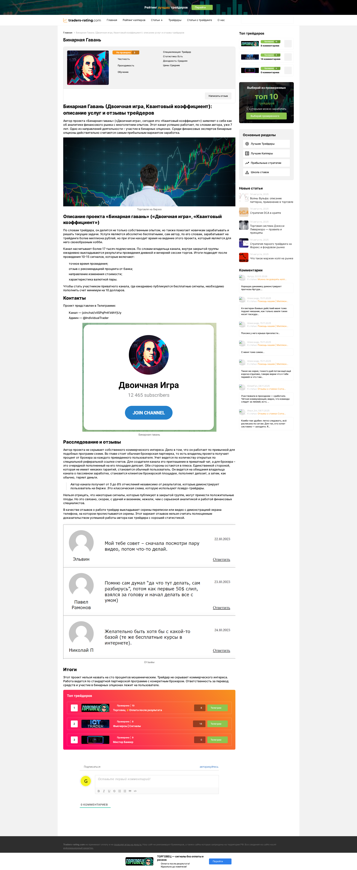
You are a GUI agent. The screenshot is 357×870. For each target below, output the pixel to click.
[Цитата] (130, 791)
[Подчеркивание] (109, 791)
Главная (112, 20)
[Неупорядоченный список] (124, 791)
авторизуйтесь (208, 766)
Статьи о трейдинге (199, 20)
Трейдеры (174, 20)
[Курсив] (104, 791)
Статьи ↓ (157, 20)
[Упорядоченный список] (119, 791)
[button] (245, 20)
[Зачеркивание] (114, 791)
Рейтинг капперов (134, 20)
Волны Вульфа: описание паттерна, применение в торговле (271, 200)
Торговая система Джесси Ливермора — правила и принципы (267, 229)
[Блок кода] (135, 791)
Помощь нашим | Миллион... (273, 301)
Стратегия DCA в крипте (265, 212)
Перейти (218, 861)
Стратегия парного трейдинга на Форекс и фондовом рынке (271, 245)
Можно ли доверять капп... (272, 279)
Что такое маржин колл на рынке (271, 258)
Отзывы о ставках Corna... (272, 388)
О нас (221, 20)
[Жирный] (98, 791)
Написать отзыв (218, 95)
